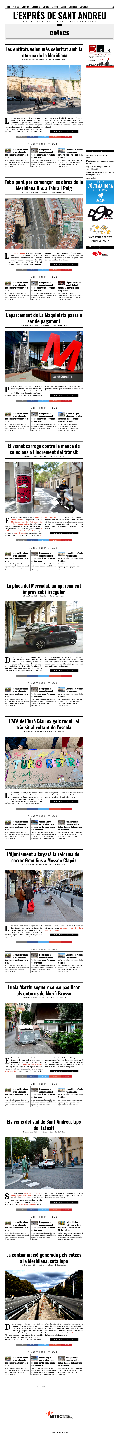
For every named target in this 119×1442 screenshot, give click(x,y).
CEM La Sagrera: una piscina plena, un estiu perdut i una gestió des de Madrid (43, 825)
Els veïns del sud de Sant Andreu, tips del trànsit (44, 1124)
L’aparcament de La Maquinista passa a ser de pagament (44, 318)
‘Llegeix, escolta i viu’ (92, 178)
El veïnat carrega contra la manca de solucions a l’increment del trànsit (44, 449)
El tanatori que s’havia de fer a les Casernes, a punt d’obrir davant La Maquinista (70, 417)
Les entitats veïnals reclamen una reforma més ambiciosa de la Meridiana (70, 153)
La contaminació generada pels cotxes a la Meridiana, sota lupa (43, 1257)
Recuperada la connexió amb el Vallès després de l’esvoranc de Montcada (43, 153)
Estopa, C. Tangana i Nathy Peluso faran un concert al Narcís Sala (98, 168)
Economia (45, 325)
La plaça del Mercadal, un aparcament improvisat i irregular (44, 588)
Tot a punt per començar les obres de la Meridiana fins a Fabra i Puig (44, 185)
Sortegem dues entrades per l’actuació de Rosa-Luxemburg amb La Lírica (100, 173)
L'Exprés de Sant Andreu (57, 59)
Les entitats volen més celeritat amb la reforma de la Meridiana (43, 52)
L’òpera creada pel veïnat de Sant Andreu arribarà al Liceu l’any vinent (69, 286)
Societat (42, 59)
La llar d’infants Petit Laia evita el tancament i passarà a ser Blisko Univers (69, 1226)
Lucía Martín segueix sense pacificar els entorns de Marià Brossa (44, 990)
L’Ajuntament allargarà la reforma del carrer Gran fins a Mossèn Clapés (44, 857)
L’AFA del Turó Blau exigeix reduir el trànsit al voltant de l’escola (44, 724)
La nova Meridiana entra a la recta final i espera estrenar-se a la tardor (16, 153)
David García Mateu (58, 192)
